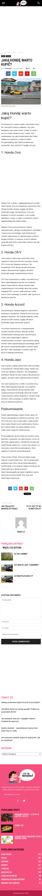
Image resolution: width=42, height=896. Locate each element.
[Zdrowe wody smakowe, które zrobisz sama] (7, 840)
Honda (8, 56)
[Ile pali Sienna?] (7, 556)
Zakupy (4, 865)
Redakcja (8, 68)
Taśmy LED (19, 825)
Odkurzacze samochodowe (12, 879)
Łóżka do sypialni (9, 876)
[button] (38, 3)
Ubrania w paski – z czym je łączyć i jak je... (27, 815)
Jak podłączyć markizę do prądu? (9, 507)
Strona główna (6, 52)
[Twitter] (24, 801)
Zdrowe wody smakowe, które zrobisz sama (28, 837)
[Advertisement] (21, 28)
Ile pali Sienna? (20, 554)
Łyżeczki (5, 869)
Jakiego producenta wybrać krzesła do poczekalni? (20, 702)
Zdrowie (4, 861)
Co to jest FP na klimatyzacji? (33, 507)
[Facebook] (18, 801)
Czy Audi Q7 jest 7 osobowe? (26, 565)
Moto (3, 56)
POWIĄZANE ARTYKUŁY (12, 543)
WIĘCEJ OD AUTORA (12, 547)
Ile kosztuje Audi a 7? (23, 576)
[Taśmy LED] (7, 829)
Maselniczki (6, 872)
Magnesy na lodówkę (10, 883)
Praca (4, 858)
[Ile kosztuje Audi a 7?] (7, 579)
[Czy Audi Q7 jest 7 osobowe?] (7, 568)
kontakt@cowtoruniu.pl (29, 794)
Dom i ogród (6, 854)
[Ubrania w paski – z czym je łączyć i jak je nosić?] (7, 817)
